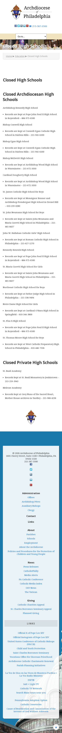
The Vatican (31, 592)
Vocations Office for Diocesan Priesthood (31, 657)
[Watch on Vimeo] (24, 26)
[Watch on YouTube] (27, 26)
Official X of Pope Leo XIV (31, 633)
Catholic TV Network (31, 688)
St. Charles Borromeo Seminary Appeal (31, 609)
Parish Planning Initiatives (31, 665)
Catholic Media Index (31, 583)
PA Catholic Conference (31, 579)
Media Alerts (31, 575)
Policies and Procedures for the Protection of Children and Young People (31, 553)
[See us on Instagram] (31, 474)
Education (20, 56)
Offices (31, 497)
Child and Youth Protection (31, 648)
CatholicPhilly (31, 571)
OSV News (31, 588)
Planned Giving (31, 613)
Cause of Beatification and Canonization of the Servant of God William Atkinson (31, 710)
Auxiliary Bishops (31, 506)
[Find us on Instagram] (21, 26)
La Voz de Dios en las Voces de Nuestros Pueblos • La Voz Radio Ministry (31, 674)
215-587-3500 (38, 26)
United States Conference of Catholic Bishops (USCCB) (31, 643)
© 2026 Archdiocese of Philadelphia (31, 453)
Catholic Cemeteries (31, 704)
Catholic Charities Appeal (31, 604)
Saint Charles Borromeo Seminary (31, 653)
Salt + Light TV (31, 684)
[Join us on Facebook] (16, 26)
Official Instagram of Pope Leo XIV (31, 637)
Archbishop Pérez (31, 501)
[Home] (31, 13)
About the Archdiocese (31, 547)
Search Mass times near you (31, 692)
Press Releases (31, 566)
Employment (31, 543)
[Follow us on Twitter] (18, 26)
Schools (31, 538)
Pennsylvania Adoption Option (31, 700)
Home (9, 56)
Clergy (31, 510)
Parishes (31, 534)
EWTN (31, 680)
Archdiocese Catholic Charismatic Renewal (31, 661)
